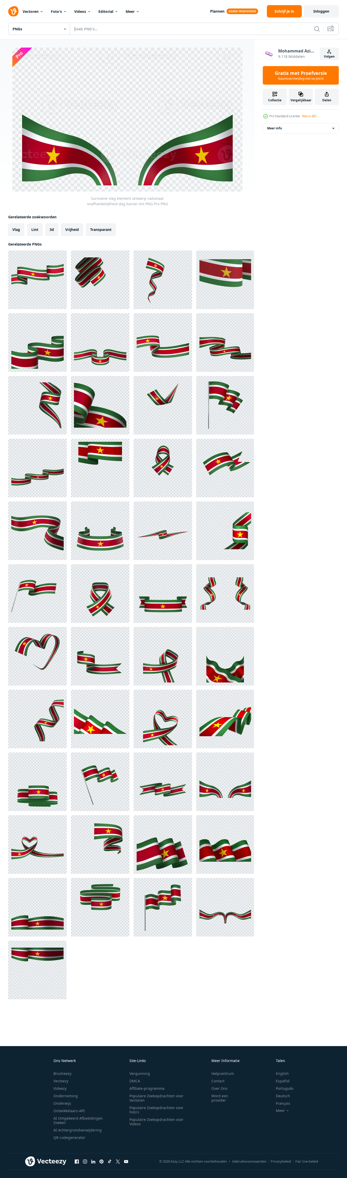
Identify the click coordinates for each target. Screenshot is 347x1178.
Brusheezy (62, 1073)
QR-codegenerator (69, 1137)
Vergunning (139, 1073)
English (282, 1073)
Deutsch (283, 1095)
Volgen (329, 56)
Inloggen (321, 11)
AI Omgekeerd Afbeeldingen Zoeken (78, 1120)
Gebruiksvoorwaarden (249, 1161)
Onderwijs (62, 1103)
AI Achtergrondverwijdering (77, 1130)
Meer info (274, 128)
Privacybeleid (281, 1161)
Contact (217, 1080)
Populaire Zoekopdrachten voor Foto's (156, 1109)
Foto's (56, 11)
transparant (100, 229)
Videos (80, 11)
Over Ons (219, 1088)
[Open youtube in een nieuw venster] (126, 1161)
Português (285, 1088)
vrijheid (72, 229)
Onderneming (65, 1095)
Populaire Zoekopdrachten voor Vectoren (156, 1098)
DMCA (134, 1080)
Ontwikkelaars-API (69, 1110)
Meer (130, 11)
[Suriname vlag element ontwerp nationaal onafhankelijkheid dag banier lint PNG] (37, 279)
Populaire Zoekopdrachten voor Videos (156, 1121)
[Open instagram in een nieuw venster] (85, 1161)
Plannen (217, 11)
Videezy (60, 1088)
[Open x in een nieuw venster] (118, 1161)
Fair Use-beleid (306, 1161)
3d (52, 229)
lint (34, 229)
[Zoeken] (317, 29)
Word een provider (219, 1098)
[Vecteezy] (13, 11)
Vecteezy (60, 1080)
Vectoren (31, 11)
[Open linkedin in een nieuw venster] (93, 1161)
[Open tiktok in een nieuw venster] (110, 1161)
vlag (16, 229)
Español (282, 1080)
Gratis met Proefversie (301, 75)
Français (283, 1103)
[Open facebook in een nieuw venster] (77, 1161)
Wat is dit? (309, 116)
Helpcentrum (222, 1073)
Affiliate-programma (146, 1088)
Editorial (105, 11)
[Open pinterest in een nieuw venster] (101, 1161)
